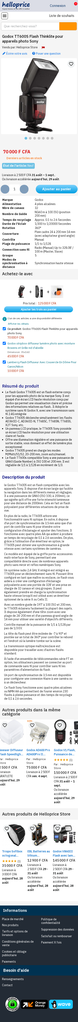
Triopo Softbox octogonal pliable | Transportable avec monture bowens (12, 853)
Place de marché (13, 919)
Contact (7, 985)
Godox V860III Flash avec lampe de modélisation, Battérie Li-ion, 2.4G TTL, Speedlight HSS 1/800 (64, 853)
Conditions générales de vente (18, 943)
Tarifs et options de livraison (15, 933)
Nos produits (10, 925)
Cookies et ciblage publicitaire (14, 953)
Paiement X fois (51, 942)
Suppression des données (57, 929)
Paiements (9, 961)
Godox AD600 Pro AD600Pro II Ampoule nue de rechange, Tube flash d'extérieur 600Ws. (38, 752)
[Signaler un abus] (43, 47)
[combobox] (27, 26)
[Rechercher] (68, 26)
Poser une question (48, 53)
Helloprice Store (27, 47)
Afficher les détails (18, 323)
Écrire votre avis (16, 53)
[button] (72, 5)
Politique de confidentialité (50, 921)
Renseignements (13, 979)
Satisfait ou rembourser (56, 936)
